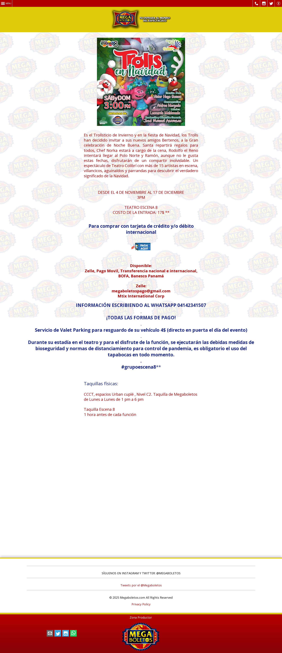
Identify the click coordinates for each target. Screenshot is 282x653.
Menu (8, 3)
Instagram (65, 633)
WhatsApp (73, 633)
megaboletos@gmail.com (50, 633)
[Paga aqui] (141, 255)
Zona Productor (141, 617)
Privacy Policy (141, 604)
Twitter (58, 633)
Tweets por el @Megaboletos (141, 585)
